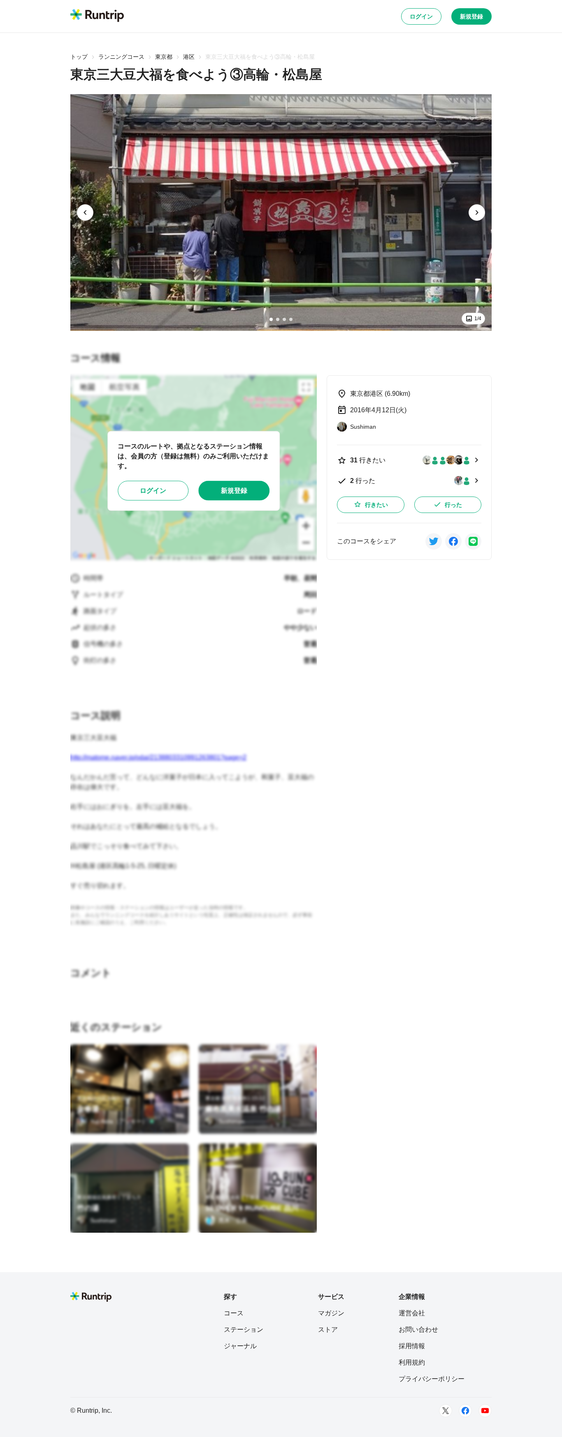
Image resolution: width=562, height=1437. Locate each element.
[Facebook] (465, 1410)
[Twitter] (445, 1410)
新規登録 (471, 16)
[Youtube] (485, 1410)
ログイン (421, 16)
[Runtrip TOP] (97, 16)
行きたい (376, 504)
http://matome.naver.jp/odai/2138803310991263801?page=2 (158, 757)
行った (453, 504)
